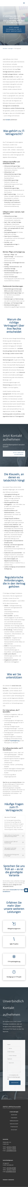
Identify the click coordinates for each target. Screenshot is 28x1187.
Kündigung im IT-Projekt (14, 977)
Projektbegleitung (15, 740)
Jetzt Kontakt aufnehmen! (18, 453)
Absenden (15, 1082)
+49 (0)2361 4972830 (11, 1168)
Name (8, 1044)
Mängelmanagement (14, 928)
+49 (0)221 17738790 (11, 1147)
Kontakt (8, 119)
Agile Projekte (14, 944)
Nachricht (9, 1059)
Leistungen (10, 48)
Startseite (5, 48)
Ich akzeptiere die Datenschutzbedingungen (13, 1076)
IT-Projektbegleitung (14, 961)
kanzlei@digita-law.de (11, 1150)
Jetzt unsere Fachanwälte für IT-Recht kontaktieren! (14, 29)
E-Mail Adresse (10, 1051)
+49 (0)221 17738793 (11, 1148)
